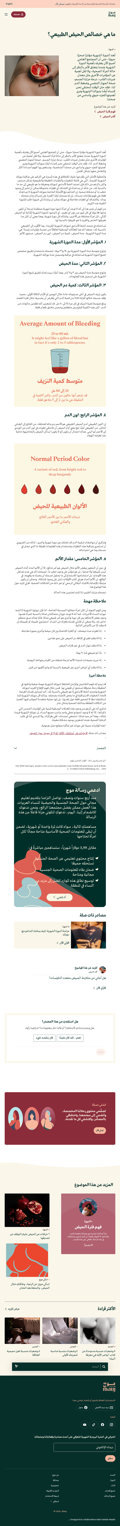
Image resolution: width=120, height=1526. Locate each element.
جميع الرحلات (109, 1496)
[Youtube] (85, 1424)
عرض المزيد (13, 1309)
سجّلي (110, 1458)
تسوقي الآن (60, 4)
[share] (16, 1367)
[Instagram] (111, 1424)
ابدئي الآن (100, 1130)
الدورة (111, 49)
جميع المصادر (110, 1490)
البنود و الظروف (52, 1490)
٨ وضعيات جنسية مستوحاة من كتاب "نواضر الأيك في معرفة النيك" (98, 1355)
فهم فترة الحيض (106, 111)
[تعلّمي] (111, 14)
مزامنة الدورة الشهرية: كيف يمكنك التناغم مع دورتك (45, 932)
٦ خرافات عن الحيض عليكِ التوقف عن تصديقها (29, 1236)
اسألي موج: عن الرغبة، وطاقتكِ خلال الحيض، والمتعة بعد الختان (30, 1286)
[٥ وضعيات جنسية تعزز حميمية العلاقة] (22, 1330)
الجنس (73, 1346)
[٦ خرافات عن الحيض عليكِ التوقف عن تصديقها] (27, 1210)
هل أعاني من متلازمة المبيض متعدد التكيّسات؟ (77, 978)
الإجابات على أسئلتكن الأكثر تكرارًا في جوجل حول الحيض (58, 733)
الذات (113, 1485)
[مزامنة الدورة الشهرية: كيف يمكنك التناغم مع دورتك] (88, 935)
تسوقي (56, 1501)
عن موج (55, 1475)
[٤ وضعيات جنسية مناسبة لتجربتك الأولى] (60, 1330)
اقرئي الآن (64, 943)
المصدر (101, 748)
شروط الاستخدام (52, 1496)
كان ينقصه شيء (44, 1038)
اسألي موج (43, 1279)
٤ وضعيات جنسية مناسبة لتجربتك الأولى (64, 1353)
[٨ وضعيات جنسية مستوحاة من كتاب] (97, 1330)
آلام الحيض (109, 116)
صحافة (56, 1480)
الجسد (111, 1346)
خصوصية (55, 1485)
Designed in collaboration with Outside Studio (91, 1519)
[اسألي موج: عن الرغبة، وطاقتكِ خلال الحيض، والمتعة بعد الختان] (27, 1260)
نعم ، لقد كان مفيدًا (70, 1038)
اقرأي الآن (101, 988)
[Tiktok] (93, 1424)
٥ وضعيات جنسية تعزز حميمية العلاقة (23, 1353)
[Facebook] (102, 1424)
